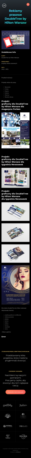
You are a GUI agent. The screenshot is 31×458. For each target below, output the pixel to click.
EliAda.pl (18, 452)
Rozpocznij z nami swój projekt (16, 392)
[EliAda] (4, 5)
